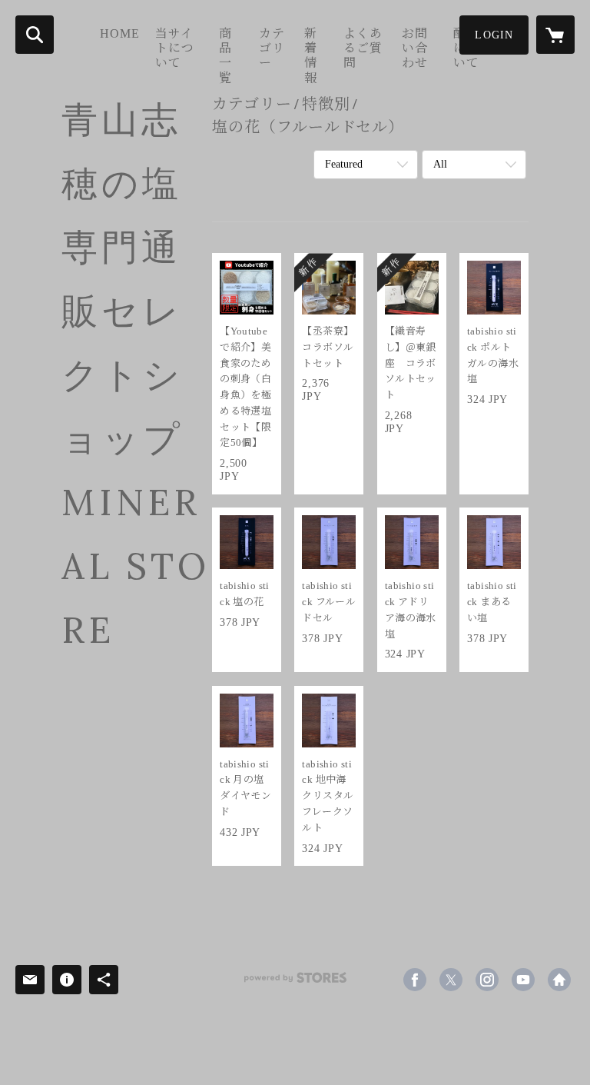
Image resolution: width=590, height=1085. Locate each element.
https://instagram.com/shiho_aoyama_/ (487, 979)
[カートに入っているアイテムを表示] (555, 34)
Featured (344, 164)
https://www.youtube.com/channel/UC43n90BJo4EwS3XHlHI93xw (523, 979)
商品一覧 (225, 56)
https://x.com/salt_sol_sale (450, 979)
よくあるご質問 (363, 48)
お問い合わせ (415, 48)
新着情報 (310, 56)
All (440, 164)
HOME (120, 33)
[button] (494, 35)
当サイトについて (174, 48)
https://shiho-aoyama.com (559, 979)
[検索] (34, 34)
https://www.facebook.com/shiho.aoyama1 (414, 979)
